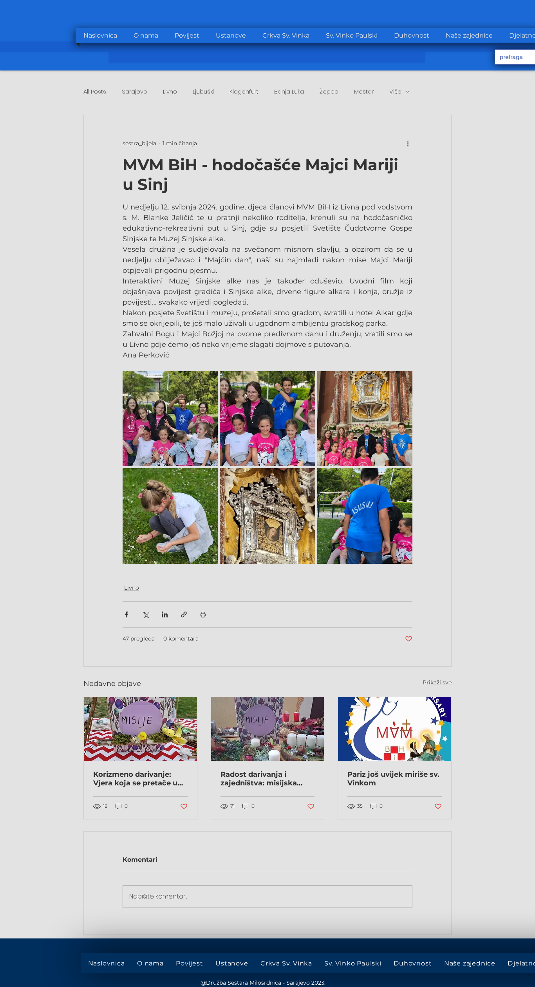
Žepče (329, 91)
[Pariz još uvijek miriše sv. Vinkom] (394, 729)
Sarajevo (134, 91)
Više (395, 91)
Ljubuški (203, 91)
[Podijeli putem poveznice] (184, 614)
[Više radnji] (407, 143)
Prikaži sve (437, 682)
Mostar (364, 91)
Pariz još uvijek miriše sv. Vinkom (393, 778)
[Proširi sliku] (170, 418)
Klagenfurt (244, 91)
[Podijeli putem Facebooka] (126, 614)
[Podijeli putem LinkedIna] (164, 614)
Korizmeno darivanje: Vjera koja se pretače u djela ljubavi (135, 778)
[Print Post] (203, 614)
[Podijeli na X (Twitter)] (145, 614)
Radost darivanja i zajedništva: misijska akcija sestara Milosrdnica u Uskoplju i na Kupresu (264, 778)
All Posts (94, 91)
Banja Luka (289, 91)
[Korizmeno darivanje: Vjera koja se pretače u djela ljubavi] (140, 729)
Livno (170, 91)
